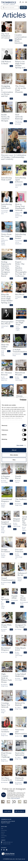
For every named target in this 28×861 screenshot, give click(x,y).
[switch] (24, 430)
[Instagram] (4, 849)
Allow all (14, 450)
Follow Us (20, 811)
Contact (2, 833)
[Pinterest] (6, 849)
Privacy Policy (4, 830)
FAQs (2, 828)
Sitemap (2, 837)
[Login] (20, 2)
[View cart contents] (23, 2)
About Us (3, 832)
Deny (14, 459)
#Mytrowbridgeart (15, 798)
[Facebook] (1, 849)
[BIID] (8, 853)
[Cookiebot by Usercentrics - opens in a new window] (20, 400)
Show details (20, 445)
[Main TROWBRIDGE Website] (8, 2)
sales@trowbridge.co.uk (8, 842)
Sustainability (4, 835)
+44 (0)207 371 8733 (6, 843)
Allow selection (14, 455)
